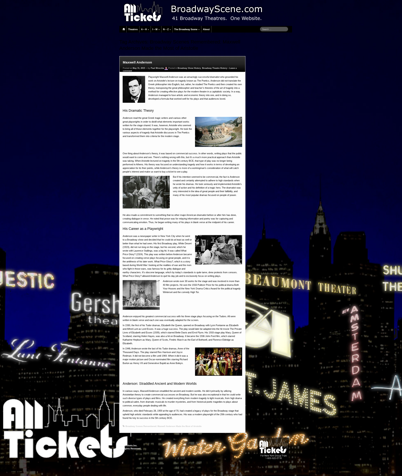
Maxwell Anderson (137, 62)
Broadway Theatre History (214, 68)
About (206, 29)
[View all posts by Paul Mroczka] (166, 68)
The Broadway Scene (186, 29)
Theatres (133, 29)
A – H (144, 29)
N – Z (166, 29)
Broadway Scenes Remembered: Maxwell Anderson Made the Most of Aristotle (163, 426)
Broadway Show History (189, 68)
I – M (155, 29)
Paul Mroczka (157, 68)
